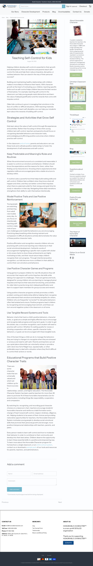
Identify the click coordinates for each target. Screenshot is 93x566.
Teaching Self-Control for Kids (17, 17)
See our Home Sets (77, 224)
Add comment (14, 489)
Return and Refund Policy (39, 533)
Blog (54, 12)
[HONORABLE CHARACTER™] (9, 6)
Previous (5, 502)
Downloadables (64, 12)
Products (46, 12)
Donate (87, 12)
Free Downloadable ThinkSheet (78, 140)
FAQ (33, 526)
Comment (10, 476)
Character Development (30, 12)
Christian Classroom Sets (78, 107)
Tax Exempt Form (37, 528)
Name (8, 469)
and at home (25, 143)
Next (60, 502)
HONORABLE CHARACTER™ (32, 562)
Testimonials (36, 530)
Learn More (76, 75)
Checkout (83, 6)
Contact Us (77, 12)
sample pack (31, 447)
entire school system (44, 445)
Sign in (71, 6)
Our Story (15, 12)
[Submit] (63, 6)
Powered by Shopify (67, 562)
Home (3, 17)
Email (34, 469)
